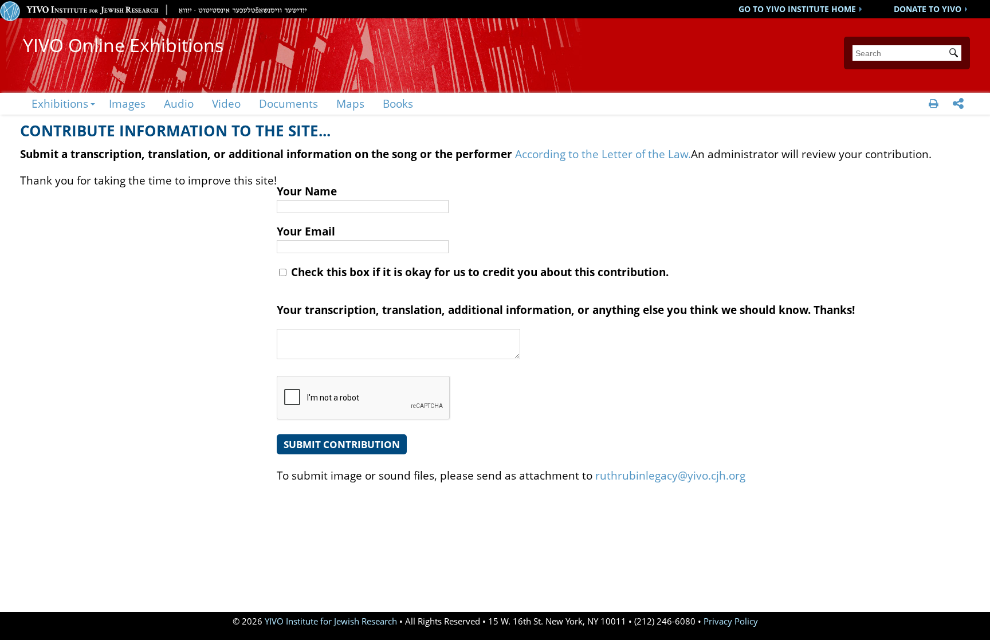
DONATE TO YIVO (927, 8)
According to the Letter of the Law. (603, 154)
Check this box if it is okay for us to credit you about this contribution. (478, 272)
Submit (955, 54)
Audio (179, 103)
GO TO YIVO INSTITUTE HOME (797, 8)
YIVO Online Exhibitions (123, 45)
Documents (288, 103)
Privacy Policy (731, 621)
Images (127, 103)
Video (226, 103)
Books (398, 103)
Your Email (306, 231)
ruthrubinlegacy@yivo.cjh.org (670, 475)
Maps (350, 103)
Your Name (307, 191)
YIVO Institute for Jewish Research (331, 621)
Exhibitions (60, 103)
